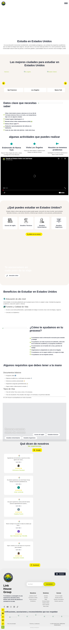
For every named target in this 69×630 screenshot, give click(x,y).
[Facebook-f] (4, 607)
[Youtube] (7, 607)
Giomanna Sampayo (18, 470)
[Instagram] (11, 607)
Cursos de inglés (10, 225)
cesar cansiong (18, 492)
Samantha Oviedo (18, 558)
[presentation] (3, 83)
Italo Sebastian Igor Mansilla (18, 536)
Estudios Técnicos (26, 225)
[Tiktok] (17, 607)
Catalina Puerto (18, 514)
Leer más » (18, 462)
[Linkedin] (14, 607)
